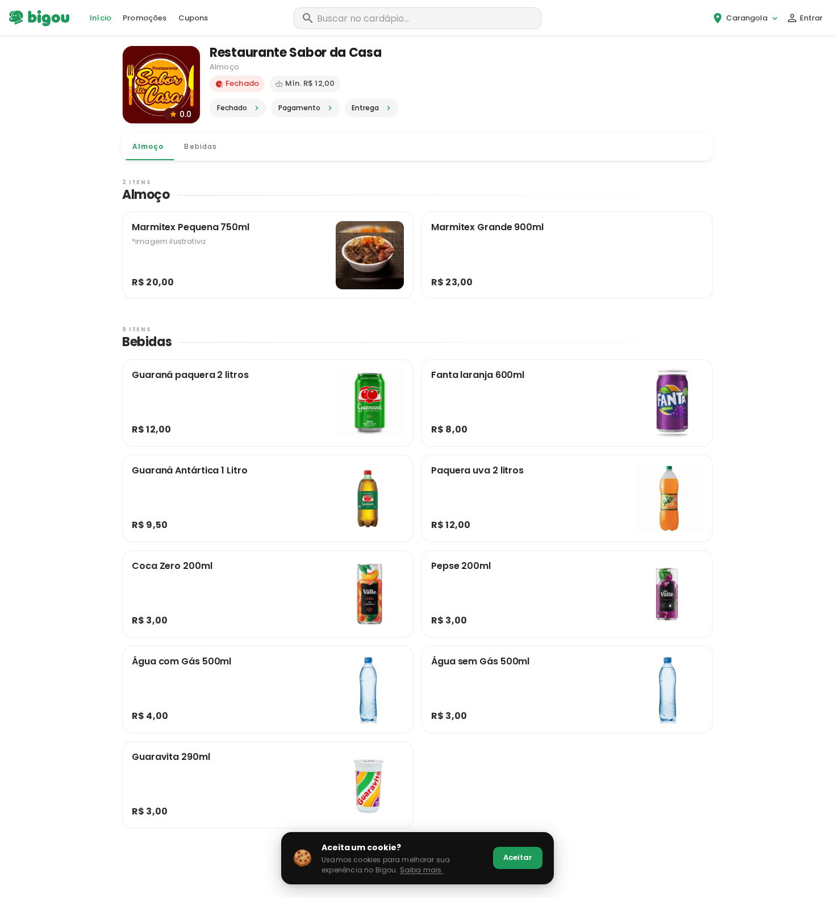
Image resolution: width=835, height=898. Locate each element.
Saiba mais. (422, 870)
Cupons (193, 18)
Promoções (144, 18)
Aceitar (517, 857)
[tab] (148, 146)
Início (100, 18)
